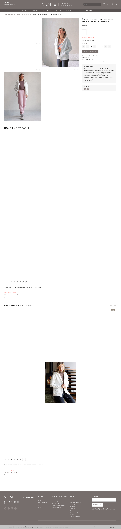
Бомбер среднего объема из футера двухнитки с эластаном (22, 287)
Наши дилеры (73, 506)
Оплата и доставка (57, 501)
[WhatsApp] (87, 89)
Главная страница (8, 14)
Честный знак (73, 510)
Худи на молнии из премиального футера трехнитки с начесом (23, 464)
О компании (73, 498)
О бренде (80, 10)
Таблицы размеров (56, 507)
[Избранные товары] (104, 4)
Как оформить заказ (57, 498)
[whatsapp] (15, 508)
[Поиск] (99, 4)
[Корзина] (108, 4)
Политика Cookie (69, 527)
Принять (112, 527)
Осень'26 (49, 10)
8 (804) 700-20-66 (9, 2)
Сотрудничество (69, 10)
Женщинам (25, 10)
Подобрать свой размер (88, 40)
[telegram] (12, 508)
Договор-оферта (56, 503)
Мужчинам (35, 10)
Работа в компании (75, 516)
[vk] (9, 508)
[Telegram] (85, 89)
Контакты (89, 10)
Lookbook (58, 10)
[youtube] (5, 508)
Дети (42, 10)
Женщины (26, 14)
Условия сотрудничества (58, 505)
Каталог (18, 14)
